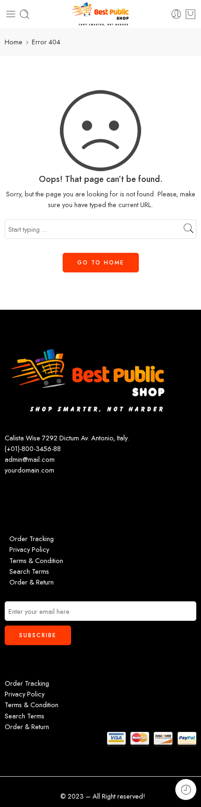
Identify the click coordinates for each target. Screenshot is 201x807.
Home (13, 42)
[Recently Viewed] (185, 789)
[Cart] (190, 14)
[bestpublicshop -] (100, 14)
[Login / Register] (176, 14)
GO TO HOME (100, 262)
